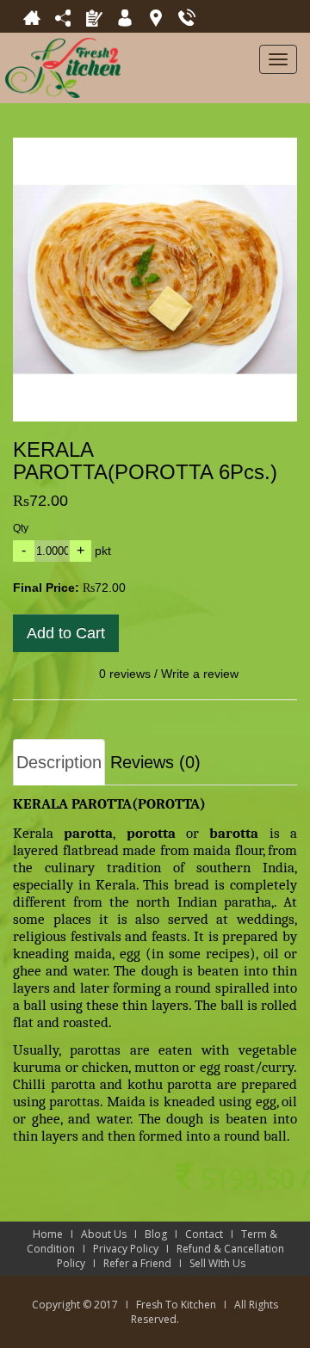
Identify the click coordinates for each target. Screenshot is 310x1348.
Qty (20, 528)
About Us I (113, 1234)
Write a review (200, 673)
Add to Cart (66, 633)
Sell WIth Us (221, 1263)
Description (59, 762)
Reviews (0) (155, 762)
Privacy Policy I (135, 1248)
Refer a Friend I (146, 1263)
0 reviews (125, 673)
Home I (57, 1234)
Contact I (213, 1234)
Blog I (165, 1234)
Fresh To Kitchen (176, 1304)
